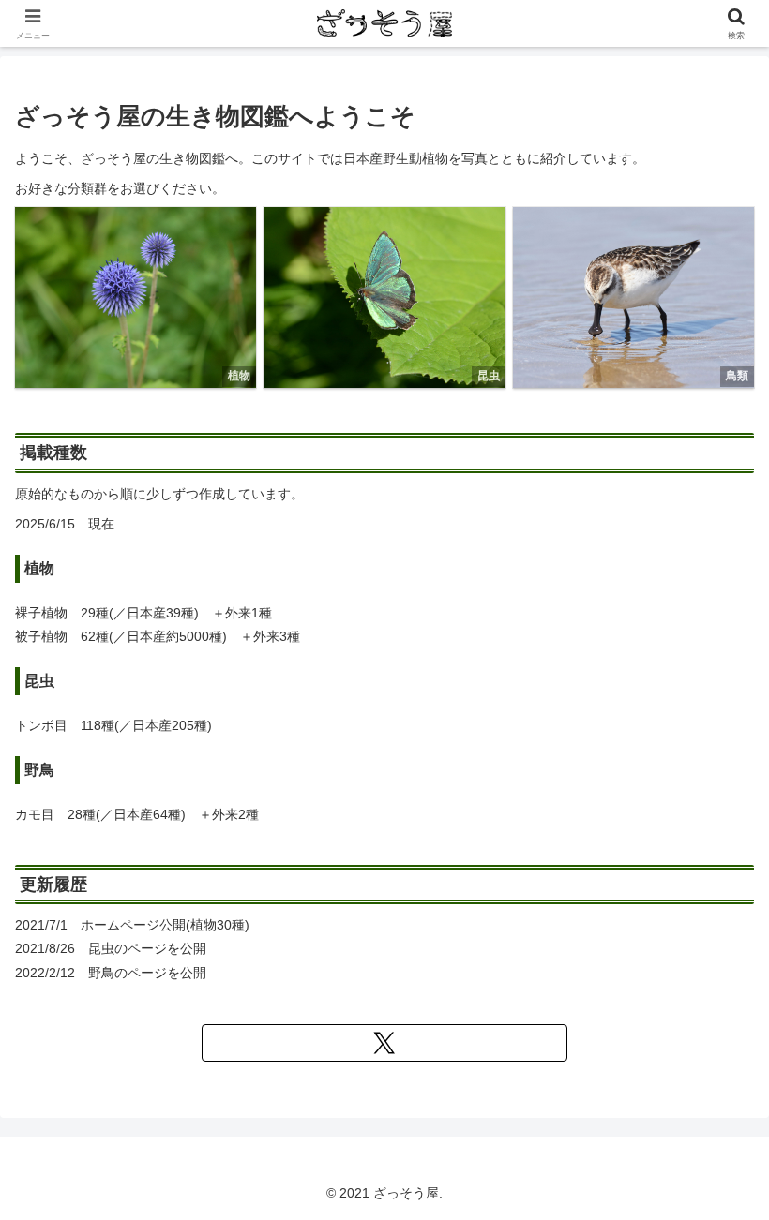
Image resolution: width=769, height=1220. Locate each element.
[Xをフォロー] (384, 1043)
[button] (676, 966)
